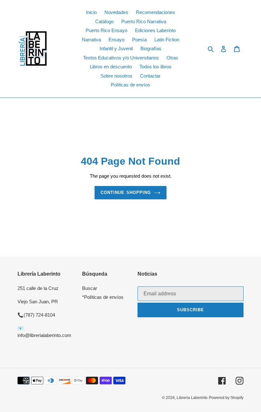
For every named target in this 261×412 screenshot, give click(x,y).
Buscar (89, 288)
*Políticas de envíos (102, 297)
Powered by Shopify (226, 397)
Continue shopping (126, 192)
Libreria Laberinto (192, 397)
